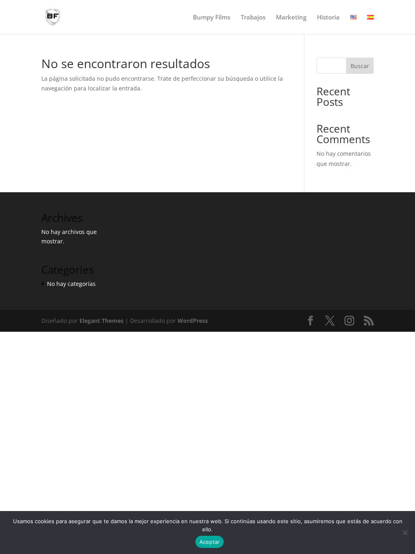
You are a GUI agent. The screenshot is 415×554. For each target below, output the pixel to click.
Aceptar (209, 542)
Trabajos (253, 17)
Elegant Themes (101, 320)
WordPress (193, 320)
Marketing (291, 17)
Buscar (360, 66)
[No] (405, 532)
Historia (328, 17)
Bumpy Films (211, 17)
